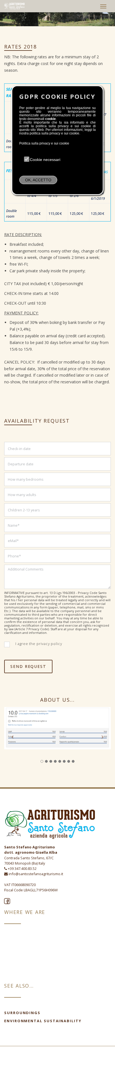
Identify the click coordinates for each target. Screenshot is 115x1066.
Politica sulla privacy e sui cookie (44, 143)
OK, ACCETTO (38, 180)
